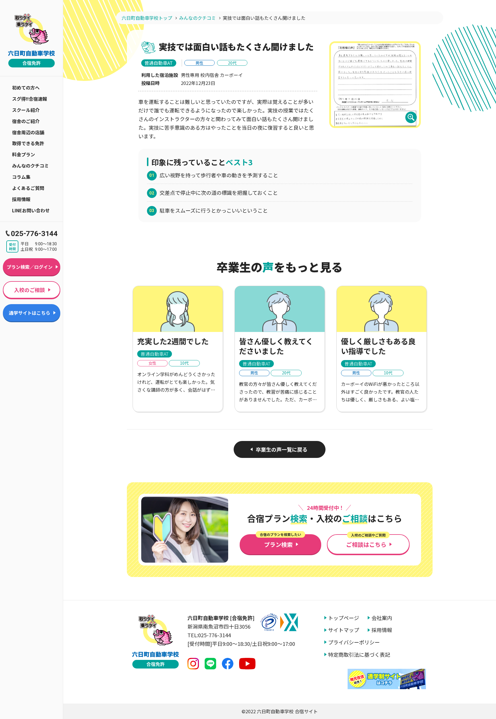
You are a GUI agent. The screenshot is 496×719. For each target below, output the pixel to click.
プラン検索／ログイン (30, 266)
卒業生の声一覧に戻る (281, 449)
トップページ (343, 618)
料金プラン (23, 154)
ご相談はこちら (366, 541)
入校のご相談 (29, 290)
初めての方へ (26, 87)
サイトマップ (343, 630)
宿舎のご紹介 (26, 121)
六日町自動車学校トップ (147, 17)
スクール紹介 (26, 109)
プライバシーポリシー (354, 642)
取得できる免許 (28, 143)
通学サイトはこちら (29, 312)
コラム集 (21, 176)
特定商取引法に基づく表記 (359, 655)
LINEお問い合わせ (31, 210)
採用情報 (21, 199)
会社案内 (381, 618)
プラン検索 (280, 541)
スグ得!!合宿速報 (29, 98)
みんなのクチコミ (30, 165)
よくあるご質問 (28, 187)
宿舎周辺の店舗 (28, 132)
